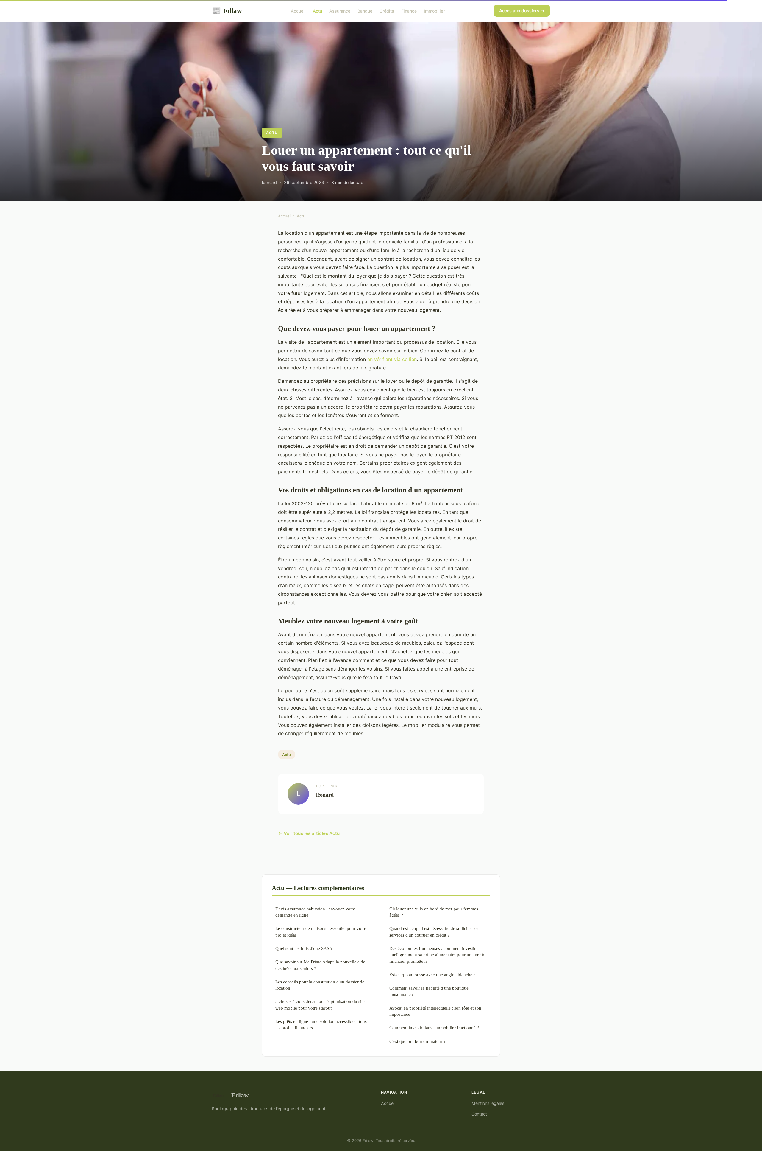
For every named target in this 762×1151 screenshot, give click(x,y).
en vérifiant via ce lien (392, 359)
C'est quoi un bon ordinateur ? (417, 1041)
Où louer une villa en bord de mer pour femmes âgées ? (433, 911)
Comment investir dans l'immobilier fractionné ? (434, 1027)
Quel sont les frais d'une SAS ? (303, 948)
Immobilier (434, 10)
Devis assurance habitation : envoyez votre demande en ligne (315, 911)
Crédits (387, 10)
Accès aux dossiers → (521, 10)
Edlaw (227, 11)
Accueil (298, 10)
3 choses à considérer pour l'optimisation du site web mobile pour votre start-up (320, 1004)
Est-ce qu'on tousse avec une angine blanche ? (432, 974)
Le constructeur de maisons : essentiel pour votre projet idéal (320, 931)
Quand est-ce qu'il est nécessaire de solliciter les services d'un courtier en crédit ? (433, 931)
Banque (364, 10)
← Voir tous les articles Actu (309, 833)
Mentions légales (487, 1103)
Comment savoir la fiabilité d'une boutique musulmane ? (429, 991)
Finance (409, 10)
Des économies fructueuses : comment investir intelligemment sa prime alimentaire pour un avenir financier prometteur (436, 955)
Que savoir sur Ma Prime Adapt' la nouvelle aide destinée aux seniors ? (320, 964)
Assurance (339, 10)
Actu (317, 10)
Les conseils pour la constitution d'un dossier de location (319, 984)
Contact (479, 1113)
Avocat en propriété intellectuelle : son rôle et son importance (435, 1011)
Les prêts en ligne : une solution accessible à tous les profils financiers (321, 1024)
